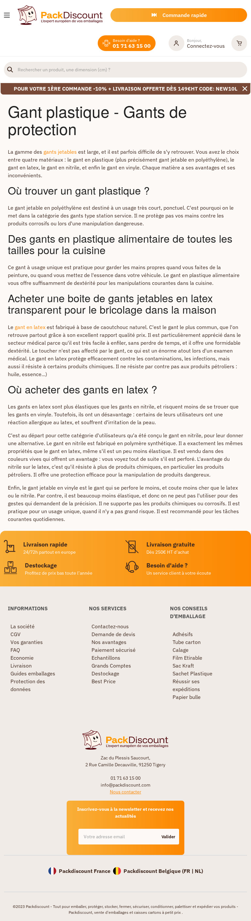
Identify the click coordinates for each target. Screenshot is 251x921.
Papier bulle (187, 697)
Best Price (104, 681)
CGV (15, 634)
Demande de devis (113, 634)
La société (22, 626)
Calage (181, 650)
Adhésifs (183, 634)
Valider (168, 837)
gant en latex (30, 327)
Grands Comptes (111, 665)
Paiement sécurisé (114, 650)
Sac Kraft (183, 665)
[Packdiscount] (60, 14)
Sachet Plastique (192, 673)
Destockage (105, 673)
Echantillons (106, 657)
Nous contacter (125, 792)
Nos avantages (109, 642)
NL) (199, 871)
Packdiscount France (84, 871)
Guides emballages (32, 673)
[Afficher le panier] (239, 43)
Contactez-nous (110, 626)
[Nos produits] (7, 15)
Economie (22, 657)
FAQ (15, 650)
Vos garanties (26, 642)
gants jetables (60, 151)
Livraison (21, 665)
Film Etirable (187, 657)
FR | (189, 871)
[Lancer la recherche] (10, 69)
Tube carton (187, 642)
